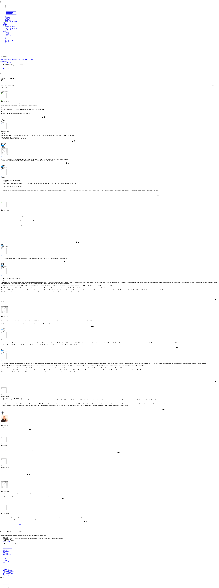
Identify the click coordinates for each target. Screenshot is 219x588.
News (4, 559)
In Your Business (6, 575)
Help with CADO (6, 584)
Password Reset (5, 580)
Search (21, 64)
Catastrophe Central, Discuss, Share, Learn (12, 59)
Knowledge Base (6, 551)
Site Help (20, 53)
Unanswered (6, 68)
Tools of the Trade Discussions (8, 571)
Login (5, 0)
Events (16, 53)
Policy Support (5, 553)
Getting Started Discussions (8, 573)
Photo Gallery (5, 560)
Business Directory (6, 549)
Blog (4, 574)
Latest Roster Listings (7, 564)
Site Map (6, 53)
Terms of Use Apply (6, 541)
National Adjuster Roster (7, 548)
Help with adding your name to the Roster (10, 579)
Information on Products (7, 561)
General (22, 59)
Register (1, 0)
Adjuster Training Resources (8, 570)
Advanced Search (6, 65)
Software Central (6, 563)
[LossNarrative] (4, 61)
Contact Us (2, 53)
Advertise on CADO (6, 583)
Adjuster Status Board (7, 554)
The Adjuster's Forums (7, 572)
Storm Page (5, 558)
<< (216, 85)
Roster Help (11, 53)
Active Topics (6, 71)
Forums (1, 59)
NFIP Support (5, 562)
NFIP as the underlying (29, 59)
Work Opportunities (6, 569)
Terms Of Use (25, 585)
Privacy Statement (19, 585)
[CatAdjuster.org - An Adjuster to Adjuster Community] (10, 1)
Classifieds (5, 550)
